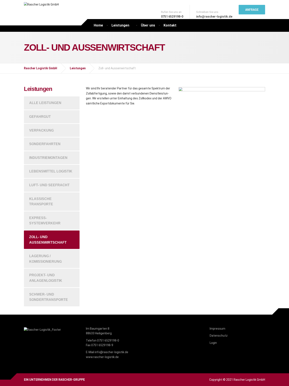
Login (213, 342)
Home (98, 25)
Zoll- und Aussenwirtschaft (48, 239)
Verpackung (41, 130)
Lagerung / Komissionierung (45, 258)
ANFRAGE (252, 9)
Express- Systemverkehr (45, 220)
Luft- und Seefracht (49, 185)
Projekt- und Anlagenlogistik (45, 277)
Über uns (148, 25)
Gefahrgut (40, 116)
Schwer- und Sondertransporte (48, 297)
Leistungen (120, 25)
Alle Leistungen (45, 103)
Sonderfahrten (45, 144)
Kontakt (170, 25)
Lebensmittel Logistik (50, 171)
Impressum (217, 328)
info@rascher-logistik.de (111, 352)
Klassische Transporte (41, 201)
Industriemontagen (48, 158)
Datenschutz (219, 335)
